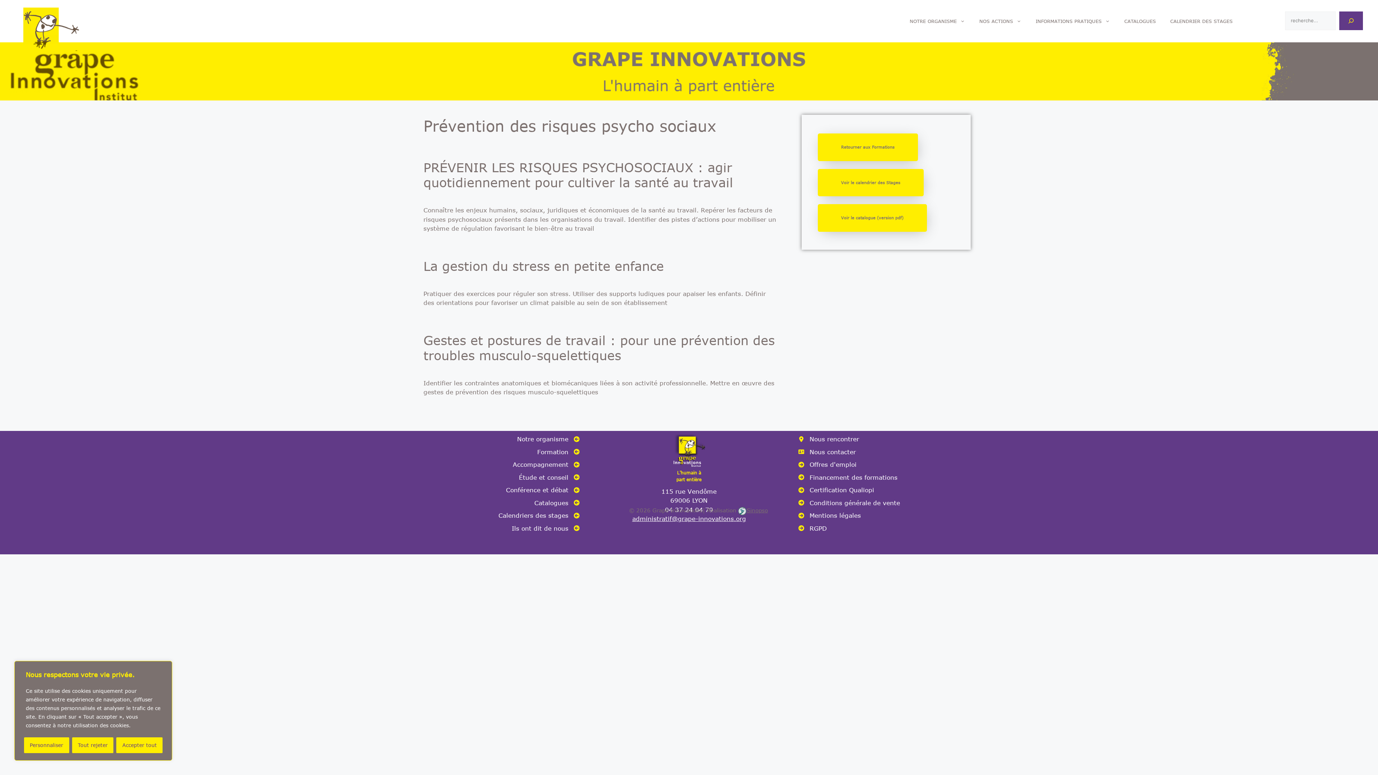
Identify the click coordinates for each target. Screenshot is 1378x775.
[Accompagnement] (546, 464)
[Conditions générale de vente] (849, 503)
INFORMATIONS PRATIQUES (1069, 21)
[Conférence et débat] (543, 490)
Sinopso (757, 510)
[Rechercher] (1351, 20)
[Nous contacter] (827, 452)
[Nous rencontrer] (828, 439)
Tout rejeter (93, 745)
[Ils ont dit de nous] (546, 528)
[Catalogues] (557, 503)
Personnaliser (46, 745)
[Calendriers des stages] (539, 515)
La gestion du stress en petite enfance (543, 265)
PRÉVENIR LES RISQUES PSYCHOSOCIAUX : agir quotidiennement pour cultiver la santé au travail (578, 175)
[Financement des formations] (847, 477)
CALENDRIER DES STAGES (1201, 21)
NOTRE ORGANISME (933, 21)
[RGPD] (812, 528)
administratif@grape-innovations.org (689, 518)
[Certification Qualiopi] (836, 490)
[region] (93, 711)
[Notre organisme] (548, 439)
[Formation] (558, 452)
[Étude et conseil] (549, 477)
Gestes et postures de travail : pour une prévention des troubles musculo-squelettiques (599, 348)
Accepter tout (139, 745)
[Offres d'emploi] (827, 464)
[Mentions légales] (829, 515)
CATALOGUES (1140, 21)
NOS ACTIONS (996, 21)
